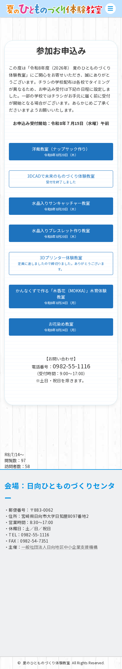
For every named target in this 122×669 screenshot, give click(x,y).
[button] (61, 151)
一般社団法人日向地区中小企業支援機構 (59, 547)
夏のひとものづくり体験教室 (46, 662)
